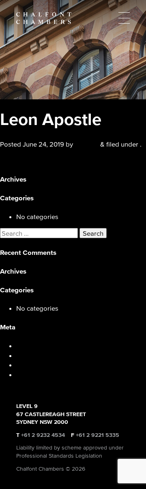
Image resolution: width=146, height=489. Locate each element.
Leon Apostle (20, 160)
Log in (25, 345)
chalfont (87, 144)
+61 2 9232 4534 (43, 435)
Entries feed (34, 355)
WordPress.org (38, 374)
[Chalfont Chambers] (73, 18)
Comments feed (40, 364)
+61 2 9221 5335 (97, 435)
